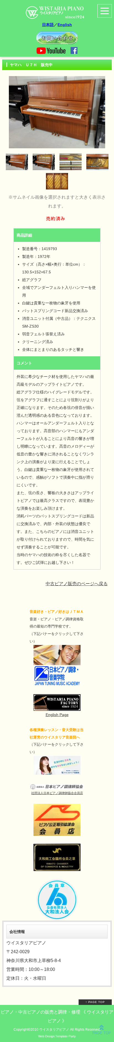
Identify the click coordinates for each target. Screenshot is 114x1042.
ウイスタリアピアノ (54, 1029)
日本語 (48, 24)
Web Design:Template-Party (57, 1036)
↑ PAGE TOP (95, 1002)
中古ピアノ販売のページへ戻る (77, 583)
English (65, 24)
